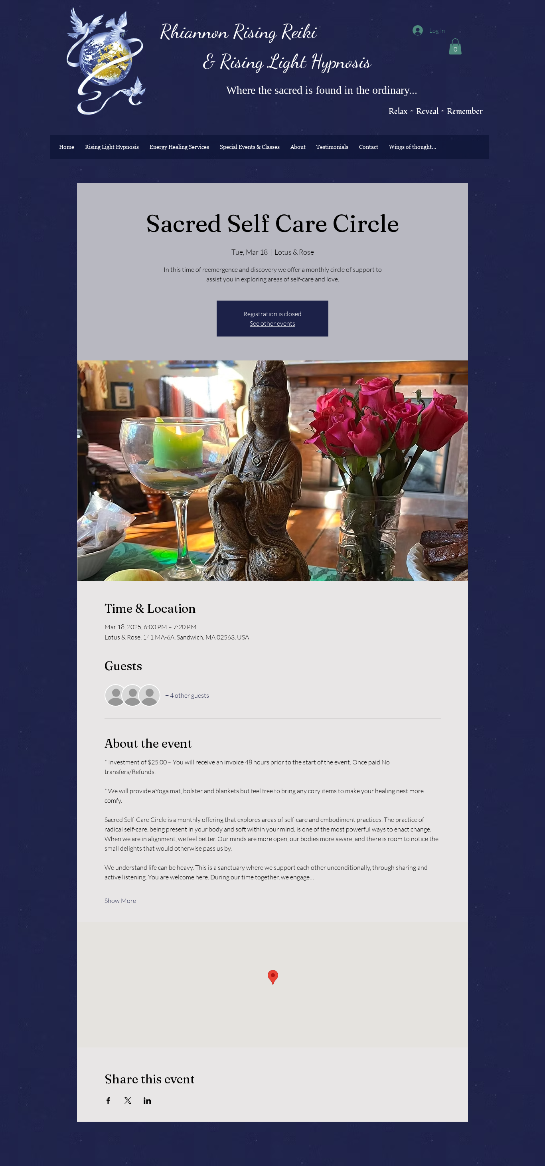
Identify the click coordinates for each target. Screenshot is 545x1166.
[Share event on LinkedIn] (147, 1100)
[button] (455, 46)
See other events (272, 323)
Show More (120, 901)
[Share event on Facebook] (108, 1100)
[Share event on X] (128, 1100)
